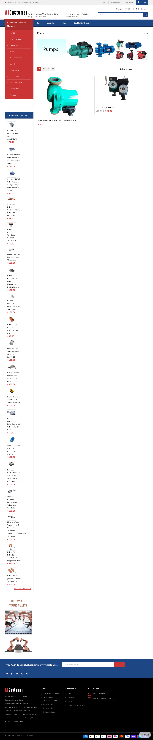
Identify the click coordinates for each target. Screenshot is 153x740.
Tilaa (119, 665)
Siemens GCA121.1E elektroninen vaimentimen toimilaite (12, 502)
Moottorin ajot (15, 39)
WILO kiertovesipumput (105, 107)
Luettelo (71, 697)
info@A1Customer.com (102, 698)
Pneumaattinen (16, 58)
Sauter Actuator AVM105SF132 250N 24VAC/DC (14, 400)
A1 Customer (17, 736)
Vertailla (129, 2)
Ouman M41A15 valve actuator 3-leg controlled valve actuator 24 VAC (14, 184)
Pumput (13, 95)
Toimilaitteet (14, 89)
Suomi (143, 9)
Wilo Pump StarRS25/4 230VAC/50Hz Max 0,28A (58, 121)
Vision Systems (15, 70)
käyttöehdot (48, 704)
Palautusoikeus (49, 712)
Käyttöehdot (48, 708)
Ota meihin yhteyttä (76, 705)
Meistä (70, 701)
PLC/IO (12, 33)
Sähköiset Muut (16, 82)
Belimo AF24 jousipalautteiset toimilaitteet (14, 578)
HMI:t (12, 52)
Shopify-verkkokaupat (31, 736)
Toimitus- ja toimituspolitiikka (50, 698)
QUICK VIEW (89, 80)
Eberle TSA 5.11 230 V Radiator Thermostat (13, 257)
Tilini (104, 2)
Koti (69, 694)
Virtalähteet (14, 76)
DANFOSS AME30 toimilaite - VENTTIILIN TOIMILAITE (11, 235)
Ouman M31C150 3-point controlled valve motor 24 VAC (13, 424)
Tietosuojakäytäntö (51, 694)
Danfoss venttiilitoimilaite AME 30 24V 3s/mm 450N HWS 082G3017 (14, 475)
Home (146, 33)
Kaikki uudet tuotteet (22, 589)
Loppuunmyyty (89, 85)
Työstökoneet (15, 45)
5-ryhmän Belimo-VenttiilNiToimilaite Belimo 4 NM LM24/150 (14, 210)
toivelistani (115, 2)
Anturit (12, 64)
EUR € (128, 9)
